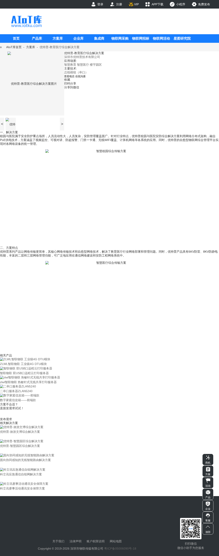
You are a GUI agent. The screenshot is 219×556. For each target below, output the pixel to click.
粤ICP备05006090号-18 (120, 548)
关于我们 (58, 541)
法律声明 (75, 541)
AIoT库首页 (14, 47)
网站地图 (116, 541)
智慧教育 (70, 64)
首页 (16, 38)
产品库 (37, 38)
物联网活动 (161, 38)
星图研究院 (182, 38)
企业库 (78, 38)
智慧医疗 (83, 64)
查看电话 (69, 76)
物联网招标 (140, 38)
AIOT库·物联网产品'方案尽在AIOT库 (26, 21)
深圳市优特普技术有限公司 (82, 57)
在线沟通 (80, 76)
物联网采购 (120, 38)
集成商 (99, 38)
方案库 (58, 38)
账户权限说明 (96, 541)
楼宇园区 (96, 64)
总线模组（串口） (76, 72)
